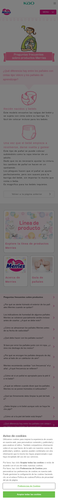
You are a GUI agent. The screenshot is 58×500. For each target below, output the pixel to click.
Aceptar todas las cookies (29, 494)
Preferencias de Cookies (29, 486)
